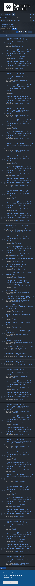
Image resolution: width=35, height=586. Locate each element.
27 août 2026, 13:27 (24, 481)
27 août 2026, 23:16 (27, 356)
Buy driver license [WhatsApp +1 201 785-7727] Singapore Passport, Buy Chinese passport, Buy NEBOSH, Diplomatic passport (19, 40)
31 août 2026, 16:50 (24, 220)
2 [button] (19, 32)
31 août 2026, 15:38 (26, 230)
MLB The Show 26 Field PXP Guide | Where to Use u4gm (20, 331)
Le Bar (12, 198)
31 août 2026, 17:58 (24, 138)
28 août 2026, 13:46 (26, 285)
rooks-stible (18, 259)
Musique (13, 81)
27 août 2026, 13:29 (24, 446)
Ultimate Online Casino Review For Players (19, 258)
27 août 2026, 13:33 (24, 411)
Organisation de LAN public (17, 46)
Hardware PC (14, 163)
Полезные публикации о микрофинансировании (14, 340)
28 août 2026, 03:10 (23, 334)
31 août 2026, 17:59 (24, 103)
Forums (14, 15)
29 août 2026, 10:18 (25, 268)
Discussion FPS (14, 128)
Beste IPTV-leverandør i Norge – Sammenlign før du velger (16, 265)
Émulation (13, 186)
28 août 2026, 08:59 (25, 300)
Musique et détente (12, 290)
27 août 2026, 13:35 (24, 376)
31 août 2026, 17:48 (24, 162)
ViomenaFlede (18, 318)
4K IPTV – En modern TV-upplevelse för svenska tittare (18, 273)
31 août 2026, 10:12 (24, 242)
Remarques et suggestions (17, 58)
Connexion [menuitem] (31, 15)
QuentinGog (18, 285)
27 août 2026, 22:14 (27, 364)
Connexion (4, 17)
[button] (14, 32)
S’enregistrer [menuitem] (34, 15)
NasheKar (17, 300)
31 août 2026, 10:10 (24, 253)
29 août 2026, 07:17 (25, 276)
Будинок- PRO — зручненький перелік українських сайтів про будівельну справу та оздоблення (20, 306)
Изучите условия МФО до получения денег (18, 315)
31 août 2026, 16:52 (24, 197)
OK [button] (10, 582)
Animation (13, 93)
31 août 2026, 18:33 (24, 56)
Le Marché (13, 529)
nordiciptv (17, 268)
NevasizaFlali (18, 342)
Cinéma (12, 70)
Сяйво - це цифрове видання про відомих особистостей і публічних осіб (20, 297)
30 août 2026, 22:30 (26, 259)
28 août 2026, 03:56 (27, 318)
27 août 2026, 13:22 (24, 551)
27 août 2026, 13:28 (24, 469)
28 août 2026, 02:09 (23, 348)
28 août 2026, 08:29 (27, 310)
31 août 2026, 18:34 (24, 45)
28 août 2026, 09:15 (24, 292)
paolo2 (16, 45)
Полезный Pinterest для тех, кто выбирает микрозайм (17, 354)
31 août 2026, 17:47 (24, 173)
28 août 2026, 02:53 (27, 342)
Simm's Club (7, 14)
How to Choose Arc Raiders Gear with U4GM (18, 323)
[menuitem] (33, 20)
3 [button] (21, 32)
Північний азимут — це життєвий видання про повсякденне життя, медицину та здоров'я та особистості (18, 227)
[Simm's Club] (17, 7)
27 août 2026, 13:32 (24, 434)
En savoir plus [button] (7, 578)
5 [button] (25, 32)
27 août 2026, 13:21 (24, 563)
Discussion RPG (15, 140)
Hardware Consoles (15, 175)
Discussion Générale (16, 210)
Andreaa (17, 292)
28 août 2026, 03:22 (23, 326)
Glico (16, 326)
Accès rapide (2, 15)
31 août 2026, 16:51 (24, 208)
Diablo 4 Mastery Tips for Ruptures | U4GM (20, 347)
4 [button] (23, 32)
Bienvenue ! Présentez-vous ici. (18, 221)
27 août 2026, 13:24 (24, 516)
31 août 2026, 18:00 (24, 80)
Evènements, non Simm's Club (18, 243)
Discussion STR (14, 116)
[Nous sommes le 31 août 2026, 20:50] (30, 20)
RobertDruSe (18, 310)
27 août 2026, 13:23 (24, 539)
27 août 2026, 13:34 (24, 399)
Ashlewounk (18, 230)
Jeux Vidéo (13, 105)
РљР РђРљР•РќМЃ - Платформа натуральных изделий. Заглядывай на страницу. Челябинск (18, 282)
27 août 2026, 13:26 (24, 504)
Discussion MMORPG (16, 151)
